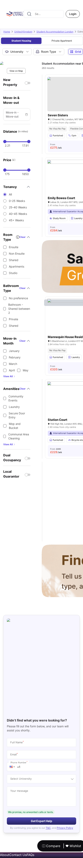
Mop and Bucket (15, 426)
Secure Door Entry (17, 415)
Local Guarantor (11, 473)
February (15, 357)
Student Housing (21, 40)
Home (6, 31)
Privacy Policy (65, 827)
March (13, 363)
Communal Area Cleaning (18, 436)
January (14, 351)
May (25, 370)
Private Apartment (62, 40)
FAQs (30, 855)
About (4, 855)
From (56, 146)
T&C (48, 827)
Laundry (14, 407)
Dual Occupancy (12, 457)
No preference (18, 298)
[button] (12, 766)
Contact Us (18, 855)
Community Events (15, 398)
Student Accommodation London (54, 31)
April (12, 370)
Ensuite (13, 247)
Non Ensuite (17, 253)
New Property (10, 82)
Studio (13, 273)
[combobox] (43, 14)
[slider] (4, 141)
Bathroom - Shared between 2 (19, 308)
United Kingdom (23, 31)
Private (13, 319)
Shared (13, 260)
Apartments (16, 266)
